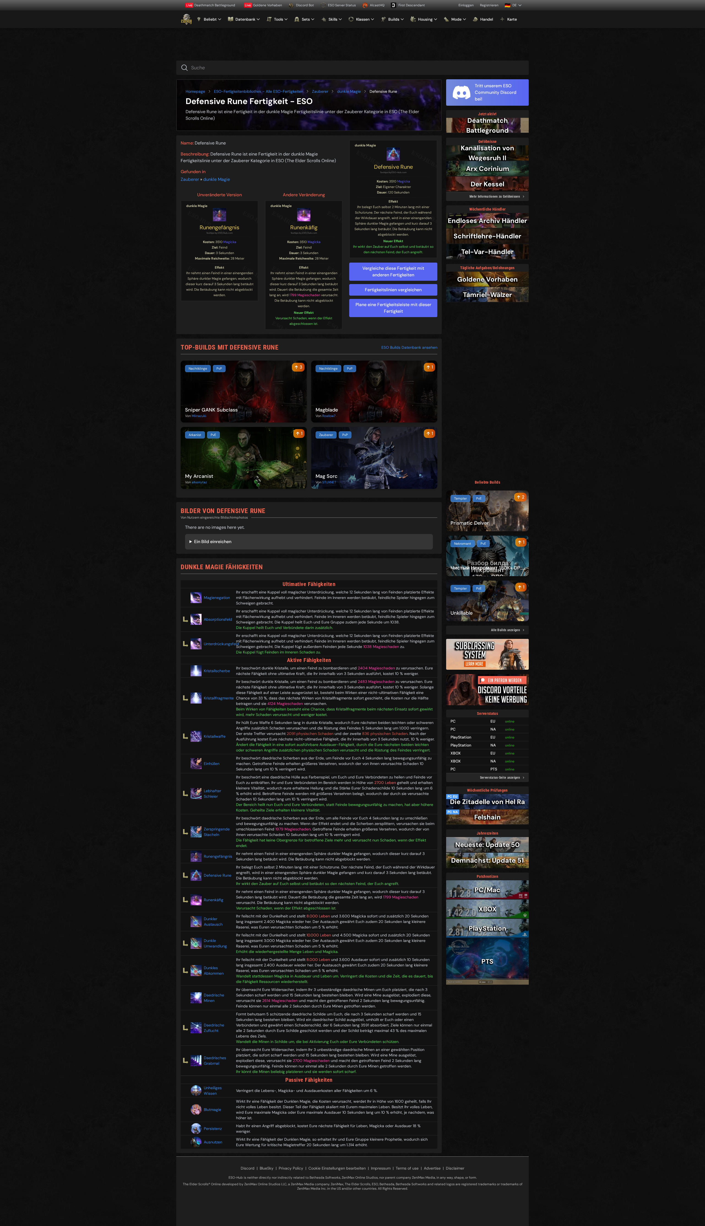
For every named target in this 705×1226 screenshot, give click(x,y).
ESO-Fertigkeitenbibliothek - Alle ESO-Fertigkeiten (258, 91)
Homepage (195, 91)
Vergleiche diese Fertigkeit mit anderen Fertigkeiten (393, 271)
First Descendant (411, 5)
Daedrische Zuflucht (214, 1028)
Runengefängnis (219, 227)
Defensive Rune (393, 166)
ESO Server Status (342, 5)
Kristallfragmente (218, 698)
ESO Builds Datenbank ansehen (409, 347)
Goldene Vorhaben (263, 5)
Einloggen (466, 5)
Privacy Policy (291, 1168)
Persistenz (213, 1128)
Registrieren (489, 5)
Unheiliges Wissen (213, 1090)
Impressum (381, 1168)
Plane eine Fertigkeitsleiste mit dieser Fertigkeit (393, 308)
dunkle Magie (349, 91)
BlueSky (266, 1168)
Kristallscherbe (217, 670)
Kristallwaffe (215, 736)
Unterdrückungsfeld (218, 643)
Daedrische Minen (214, 998)
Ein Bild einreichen (212, 541)
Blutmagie (212, 1109)
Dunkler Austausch (213, 921)
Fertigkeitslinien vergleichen (393, 290)
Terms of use (407, 1168)
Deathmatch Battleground (210, 5)
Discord (247, 1168)
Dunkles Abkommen (214, 970)
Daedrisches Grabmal (215, 1060)
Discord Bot (305, 5)
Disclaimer (455, 1168)
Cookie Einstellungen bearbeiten (337, 1168)
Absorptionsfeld (218, 619)
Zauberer (320, 91)
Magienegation (217, 597)
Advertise (432, 1168)
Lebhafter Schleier (212, 793)
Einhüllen (211, 763)
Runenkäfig (304, 227)
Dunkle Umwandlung (215, 943)
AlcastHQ (377, 5)
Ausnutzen (213, 1142)
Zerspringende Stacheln (217, 832)
